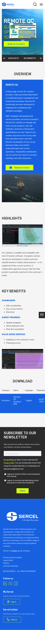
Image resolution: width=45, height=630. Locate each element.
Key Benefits (16, 58)
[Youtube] (10, 583)
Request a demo (22, 167)
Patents (6, 563)
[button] (35, 4)
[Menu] (41, 4)
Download (32, 58)
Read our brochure (16, 44)
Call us (14, 619)
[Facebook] (16, 583)
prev (4, 58)
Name (16, 390)
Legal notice (8, 560)
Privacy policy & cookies (12, 557)
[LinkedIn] (5, 583)
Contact (42, 315)
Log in (13, 601)
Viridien (14, 551)
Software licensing (10, 566)
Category (6, 390)
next (41, 58)
